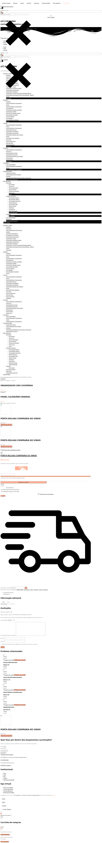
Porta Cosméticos (10, 116)
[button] (2, 484)
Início (2, 377)
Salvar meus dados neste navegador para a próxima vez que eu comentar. (20, 644)
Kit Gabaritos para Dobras (12, 83)
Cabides (8, 80)
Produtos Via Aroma (11, 196)
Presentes (8, 214)
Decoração (8, 183)
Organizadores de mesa (11, 153)
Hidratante (11, 207)
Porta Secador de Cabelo (12, 115)
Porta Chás (8, 139)
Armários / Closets (7, 73)
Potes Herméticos (10, 144)
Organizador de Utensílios (12, 133)
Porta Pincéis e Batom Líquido (13, 113)
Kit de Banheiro (9, 108)
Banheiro (5, 100)
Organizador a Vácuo (11, 86)
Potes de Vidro (9, 143)
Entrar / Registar (7, 809)
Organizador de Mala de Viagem (13, 88)
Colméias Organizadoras (12, 81)
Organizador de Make (11, 111)
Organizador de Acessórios (12, 85)
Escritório (5, 148)
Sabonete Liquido (13, 211)
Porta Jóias (8, 98)
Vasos (10, 194)
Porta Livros (9, 161)
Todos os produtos (43, 589)
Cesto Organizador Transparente (14, 103)
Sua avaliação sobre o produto (8, 635)
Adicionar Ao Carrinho (6, 424)
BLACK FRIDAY (6, 222)
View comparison (5, 841)
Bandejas (8, 75)
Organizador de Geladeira (12, 131)
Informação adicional (8, 592)
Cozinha (5, 123)
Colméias (8, 176)
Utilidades (8, 146)
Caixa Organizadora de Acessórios (14, 78)
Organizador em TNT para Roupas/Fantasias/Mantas (18, 93)
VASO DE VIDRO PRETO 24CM (10, 662)
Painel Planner (9, 159)
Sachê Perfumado (13, 212)
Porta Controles (12, 189)
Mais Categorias (7, 181)
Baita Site (53, 795)
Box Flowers (12, 184)
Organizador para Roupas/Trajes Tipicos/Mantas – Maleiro (20, 95)
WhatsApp (3, 750)
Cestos (7, 105)
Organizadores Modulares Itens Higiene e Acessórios (18, 178)
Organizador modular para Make (14, 110)
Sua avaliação (4, 620)
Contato (5, 44)
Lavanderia (6, 163)
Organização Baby (7, 171)
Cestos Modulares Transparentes (14, 106)
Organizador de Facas (11, 130)
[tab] (47, 592)
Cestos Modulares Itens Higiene (13, 174)
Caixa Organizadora (10, 164)
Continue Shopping (5, 834)
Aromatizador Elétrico (14, 197)
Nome (2, 638)
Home (4, 41)
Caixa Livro (8, 76)
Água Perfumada (13, 202)
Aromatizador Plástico (14, 199)
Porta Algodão (9, 118)
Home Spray (12, 209)
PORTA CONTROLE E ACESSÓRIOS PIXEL (12, 692)
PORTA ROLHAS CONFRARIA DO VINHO (19, 455)
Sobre (4, 42)
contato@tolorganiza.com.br (7, 762)
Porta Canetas (9, 158)
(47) (5, 760)
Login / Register (51, 17)
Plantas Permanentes (14, 191)
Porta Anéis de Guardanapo (12, 138)
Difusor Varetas (12, 206)
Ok (26, 588)
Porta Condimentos (10, 141)
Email (2, 748)
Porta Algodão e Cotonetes (12, 120)
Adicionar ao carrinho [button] (20, 660)
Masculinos (8, 219)
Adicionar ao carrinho (23, 482)
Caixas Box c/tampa (11, 173)
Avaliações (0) (6, 594)
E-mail (2, 641)
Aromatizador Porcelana (14, 201)
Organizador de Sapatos (12, 91)
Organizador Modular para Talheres (14, 134)
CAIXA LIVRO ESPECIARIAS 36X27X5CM (12, 677)
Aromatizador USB (13, 204)
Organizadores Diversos (12, 179)
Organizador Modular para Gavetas (14, 156)
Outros (7, 96)
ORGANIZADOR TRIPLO (8, 707)
